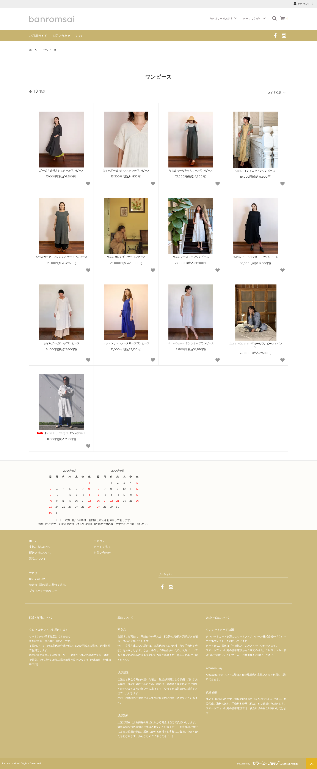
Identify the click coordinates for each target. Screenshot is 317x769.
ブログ (33, 573)
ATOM (41, 579)
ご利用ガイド (38, 35)
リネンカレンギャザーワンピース (126, 256)
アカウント (304, 3)
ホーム (33, 50)
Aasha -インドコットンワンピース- (255, 170)
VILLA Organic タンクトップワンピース (191, 343)
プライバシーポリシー (43, 590)
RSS (31, 579)
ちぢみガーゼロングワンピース (62, 343)
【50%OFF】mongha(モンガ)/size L (65, 433)
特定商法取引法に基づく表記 (47, 584)
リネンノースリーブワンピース (191, 256)
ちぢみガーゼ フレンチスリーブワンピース (61, 256)
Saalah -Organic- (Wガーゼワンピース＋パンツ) (255, 345)
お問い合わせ (61, 35)
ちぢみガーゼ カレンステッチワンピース (126, 170)
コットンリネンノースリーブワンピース (126, 343)
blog (79, 35)
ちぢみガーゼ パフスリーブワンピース (255, 257)
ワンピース (49, 50)
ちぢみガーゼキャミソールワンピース (191, 170)
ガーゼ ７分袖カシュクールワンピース (61, 170)
